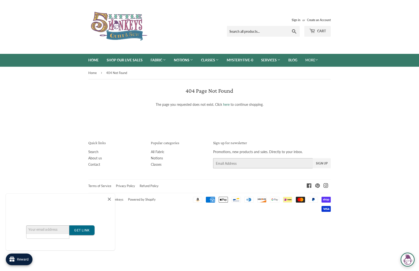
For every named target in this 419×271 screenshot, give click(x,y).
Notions (182, 60)
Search (93, 152)
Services (269, 60)
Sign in (296, 20)
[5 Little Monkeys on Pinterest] (317, 186)
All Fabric (157, 152)
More (310, 60)
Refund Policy (149, 186)
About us (95, 158)
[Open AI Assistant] (408, 260)
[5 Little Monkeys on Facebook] (309, 186)
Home (93, 60)
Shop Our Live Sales (125, 60)
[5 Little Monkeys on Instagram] (325, 186)
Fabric (157, 60)
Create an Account (319, 20)
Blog (292, 60)
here (226, 104)
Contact (94, 164)
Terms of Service (99, 186)
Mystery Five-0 (240, 60)
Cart (321, 31)
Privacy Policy (125, 186)
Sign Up (322, 163)
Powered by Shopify (142, 199)
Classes (208, 60)
